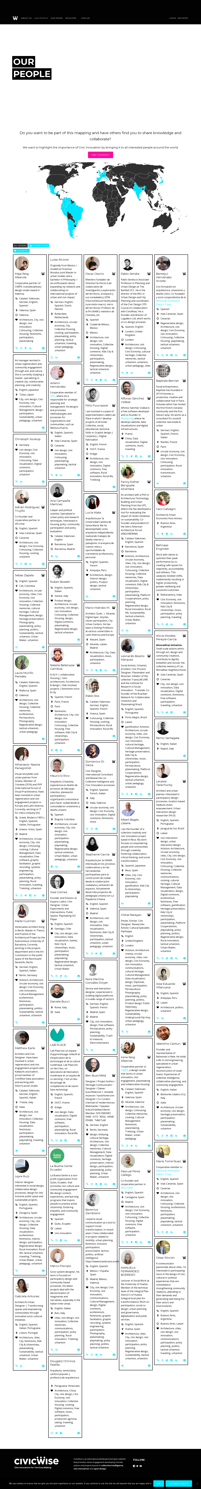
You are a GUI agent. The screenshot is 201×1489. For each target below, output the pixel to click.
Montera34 (127, 418)
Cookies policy (178, 1483)
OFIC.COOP (127, 1187)
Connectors (40, 245)
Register (183, 18)
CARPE (124, 1070)
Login (172, 18)
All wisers (20, 245)
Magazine (70, 18)
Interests (22, 251)
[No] (197, 1483)
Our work (57, 18)
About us (26, 18)
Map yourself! (100, 155)
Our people (41, 18)
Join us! (85, 18)
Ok (158, 1483)
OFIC (52, 396)
